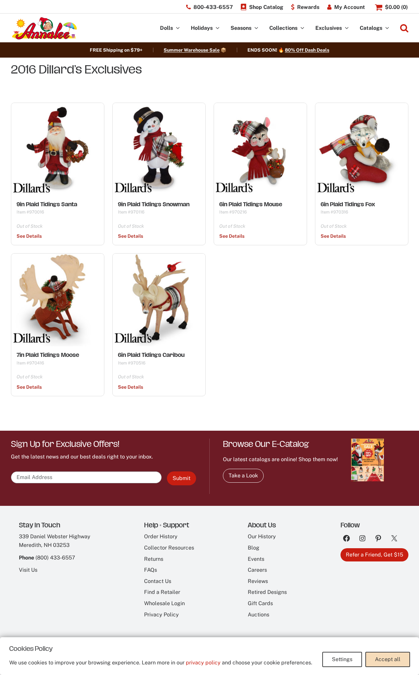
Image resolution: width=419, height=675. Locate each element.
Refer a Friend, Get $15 (374, 555)
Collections (283, 28)
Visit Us (28, 570)
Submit (181, 478)
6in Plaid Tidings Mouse (250, 204)
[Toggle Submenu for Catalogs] (387, 28)
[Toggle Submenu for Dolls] (178, 28)
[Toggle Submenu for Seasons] (256, 28)
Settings (342, 659)
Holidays (202, 28)
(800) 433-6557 (55, 557)
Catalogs (371, 28)
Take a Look (243, 475)
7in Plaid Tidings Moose (48, 355)
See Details (29, 236)
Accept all (387, 659)
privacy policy (203, 662)
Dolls (166, 28)
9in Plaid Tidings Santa (47, 204)
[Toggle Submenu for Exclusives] (347, 28)
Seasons (241, 28)
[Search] (404, 28)
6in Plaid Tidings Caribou (151, 355)
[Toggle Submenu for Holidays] (218, 28)
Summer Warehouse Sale (192, 50)
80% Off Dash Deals (307, 50)
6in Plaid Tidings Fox (348, 204)
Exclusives (328, 28)
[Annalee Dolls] (44, 28)
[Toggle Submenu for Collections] (302, 28)
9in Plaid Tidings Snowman (153, 204)
